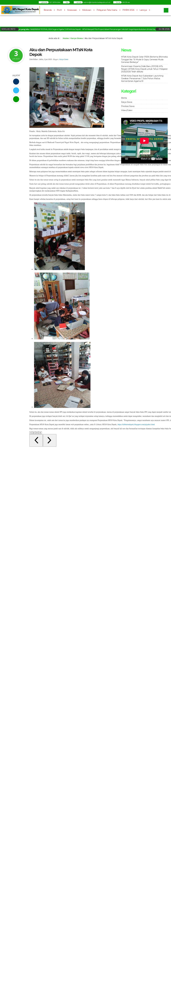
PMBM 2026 (128, 10)
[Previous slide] (36, 440)
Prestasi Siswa (127, 106)
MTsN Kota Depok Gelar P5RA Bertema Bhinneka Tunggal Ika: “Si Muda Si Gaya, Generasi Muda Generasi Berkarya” (144, 59)
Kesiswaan (72, 10)
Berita (124, 98)
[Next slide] (49, 440)
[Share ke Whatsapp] (16, 99)
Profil (59, 10)
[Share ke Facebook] (16, 82)
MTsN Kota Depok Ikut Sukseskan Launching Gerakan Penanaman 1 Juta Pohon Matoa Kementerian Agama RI (142, 78)
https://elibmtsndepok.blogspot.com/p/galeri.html (136, 424)
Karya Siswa (77, 38)
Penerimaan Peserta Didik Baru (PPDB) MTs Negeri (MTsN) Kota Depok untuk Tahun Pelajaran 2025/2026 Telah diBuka (144, 69)
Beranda (48, 10)
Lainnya (143, 10)
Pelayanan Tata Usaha (107, 10)
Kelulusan (86, 10)
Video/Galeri (126, 110)
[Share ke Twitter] (16, 90)
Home (65, 38)
